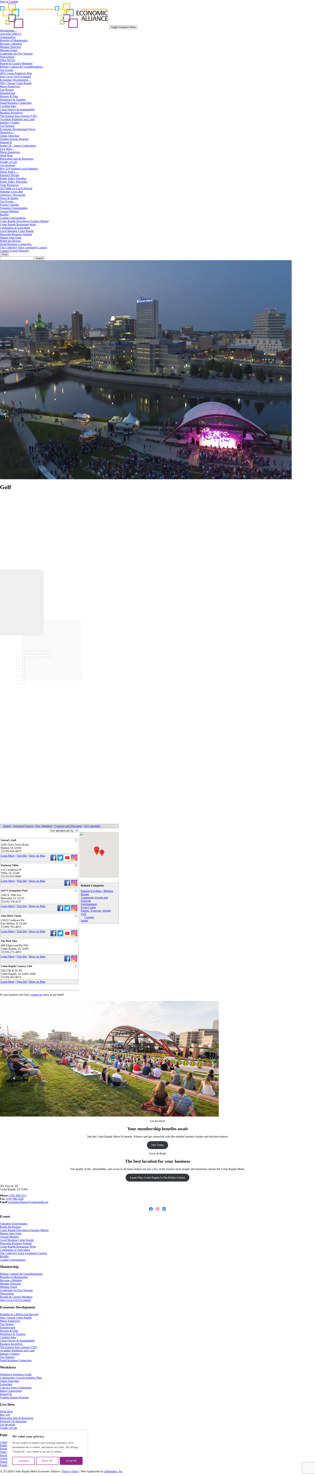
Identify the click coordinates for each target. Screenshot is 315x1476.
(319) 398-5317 (18, 1195)
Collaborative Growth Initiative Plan (21, 1377)
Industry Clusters (10, 122)
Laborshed (6, 1384)
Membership (7, 30)
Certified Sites (8, 106)
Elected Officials (9, 175)
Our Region (7, 89)
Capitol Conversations (13, 217)
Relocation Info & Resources (16, 158)
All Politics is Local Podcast (16, 188)
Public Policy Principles (13, 181)
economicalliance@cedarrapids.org (28, 1202)
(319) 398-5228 (14, 1198)
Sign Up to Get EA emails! (15, 76)
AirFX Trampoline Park (14, 890)
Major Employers (10, 86)
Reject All (47, 1460)
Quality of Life (8, 162)
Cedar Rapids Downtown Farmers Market (24, 221)
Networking (7, 56)
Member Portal (8, 50)
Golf (83, 914)
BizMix (4, 214)
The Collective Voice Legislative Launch (23, 247)
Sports (84, 920)
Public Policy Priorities (13, 178)
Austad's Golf (8, 840)
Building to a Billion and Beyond (19, 1314)
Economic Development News (17, 129)
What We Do (7, 60)
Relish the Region (10, 240)
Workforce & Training (13, 99)
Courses (89, 917)
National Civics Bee (11, 191)
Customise (23, 1460)
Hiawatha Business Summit (16, 234)
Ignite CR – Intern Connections (18, 145)
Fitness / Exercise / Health (96, 910)
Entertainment (89, 904)
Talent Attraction (9, 135)
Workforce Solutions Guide (16, 1374)
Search (7, 826)
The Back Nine (9, 941)
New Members (43, 826)
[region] (47, 1449)
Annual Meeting (9, 211)
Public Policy (7, 171)
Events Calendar (9, 204)
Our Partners (7, 125)
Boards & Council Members (16, 63)
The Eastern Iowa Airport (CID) (18, 116)
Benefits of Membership (14, 40)
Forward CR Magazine (13, 1421)
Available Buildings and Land (17, 119)
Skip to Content (9, 1)
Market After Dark (10, 237)
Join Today (157, 1144)
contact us (36, 994)
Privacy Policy (70, 1471)
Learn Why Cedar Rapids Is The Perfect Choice (157, 1177)
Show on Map (37, 855)
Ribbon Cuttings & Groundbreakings (21, 66)
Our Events (6, 70)
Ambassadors (7, 37)
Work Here (6, 155)
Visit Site (21, 855)
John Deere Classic (11, 915)
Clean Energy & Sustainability (17, 109)
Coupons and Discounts (68, 826)
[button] (96, 851)
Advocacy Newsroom (12, 194)
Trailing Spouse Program (14, 139)
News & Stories (9, 198)
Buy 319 (5, 1414)
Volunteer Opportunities (14, 208)
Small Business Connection (16, 102)
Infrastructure (7, 93)
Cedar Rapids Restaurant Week (18, 224)
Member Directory (10, 47)
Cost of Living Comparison (16, 1387)
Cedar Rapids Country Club (16, 966)
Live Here (6, 148)
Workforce (6, 132)
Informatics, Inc (113, 1471)
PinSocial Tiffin (9, 865)
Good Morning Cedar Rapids (17, 231)
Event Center (88, 907)
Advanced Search (23, 826)
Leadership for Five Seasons (16, 53)
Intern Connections (11, 1390)
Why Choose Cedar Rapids (16, 83)
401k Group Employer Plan (16, 73)
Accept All (71, 1460)
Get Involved (7, 165)
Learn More (7, 855)
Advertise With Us (10, 33)
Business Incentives (11, 112)
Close (4, 254)
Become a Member (11, 43)
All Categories (92, 826)
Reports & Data (9, 96)
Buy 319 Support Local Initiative (19, 168)
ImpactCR (6, 142)
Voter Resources (9, 185)
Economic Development (14, 79)
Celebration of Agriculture (15, 227)
